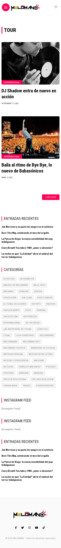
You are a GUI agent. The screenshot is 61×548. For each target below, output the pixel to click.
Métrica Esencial (13, 354)
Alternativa (27, 279)
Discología (10, 298)
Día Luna (27, 298)
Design (38, 291)
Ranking (38, 373)
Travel (27, 386)
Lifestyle (42, 329)
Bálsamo (9, 291)
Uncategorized (45, 386)
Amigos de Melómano (16, 285)
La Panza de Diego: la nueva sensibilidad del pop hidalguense (27, 240)
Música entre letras (41, 354)
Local (7, 335)
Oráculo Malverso (29, 367)
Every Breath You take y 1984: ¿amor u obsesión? (27, 247)
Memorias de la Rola (43, 348)
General (41, 310)
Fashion (50, 304)
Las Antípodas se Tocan (17, 329)
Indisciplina (11, 316)
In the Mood (33, 323)
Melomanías (47, 335)
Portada (9, 373)
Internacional (11, 82)
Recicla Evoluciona (15, 379)
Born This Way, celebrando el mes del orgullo (25, 233)
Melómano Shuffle (14, 348)
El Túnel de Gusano (15, 304)
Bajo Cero (39, 285)
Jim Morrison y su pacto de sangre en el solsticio (27, 226)
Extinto (36, 304)
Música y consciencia (16, 360)
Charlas (24, 291)
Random (23, 373)
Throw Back (10, 386)
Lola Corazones (25, 335)
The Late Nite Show (43, 379)
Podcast (51, 367)
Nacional (39, 360)
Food (28, 310)
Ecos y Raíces (45, 298)
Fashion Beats (12, 310)
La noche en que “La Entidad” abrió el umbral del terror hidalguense (27, 255)
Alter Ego (9, 279)
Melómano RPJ (31, 342)
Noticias (8, 367)
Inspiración (30, 316)
